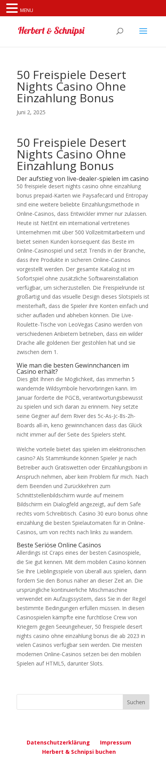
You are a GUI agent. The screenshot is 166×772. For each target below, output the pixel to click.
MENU (26, 10)
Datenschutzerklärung (58, 742)
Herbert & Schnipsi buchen (79, 751)
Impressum (115, 742)
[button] (13, 9)
